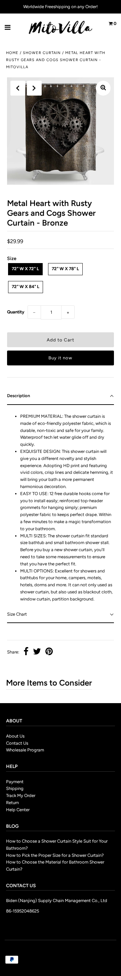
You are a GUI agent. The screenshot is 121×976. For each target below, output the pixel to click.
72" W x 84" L (25, 286)
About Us (15, 736)
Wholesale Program (25, 749)
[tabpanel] (60, 505)
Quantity (15, 311)
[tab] (60, 396)
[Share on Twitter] (37, 652)
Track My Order (20, 795)
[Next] (34, 88)
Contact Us (17, 743)
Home (12, 53)
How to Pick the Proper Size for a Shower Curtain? (55, 855)
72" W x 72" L (25, 268)
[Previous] (17, 88)
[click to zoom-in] (103, 88)
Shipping (15, 788)
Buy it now (60, 357)
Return (12, 802)
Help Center (18, 809)
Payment (15, 781)
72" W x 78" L (65, 268)
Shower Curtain (42, 53)
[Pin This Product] (49, 652)
